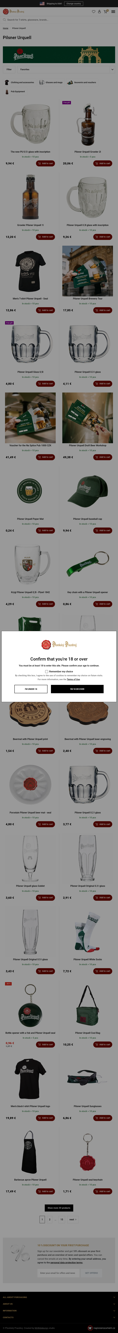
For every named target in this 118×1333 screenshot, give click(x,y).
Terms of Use (73, 679)
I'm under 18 (31, 689)
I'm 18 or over (77, 689)
